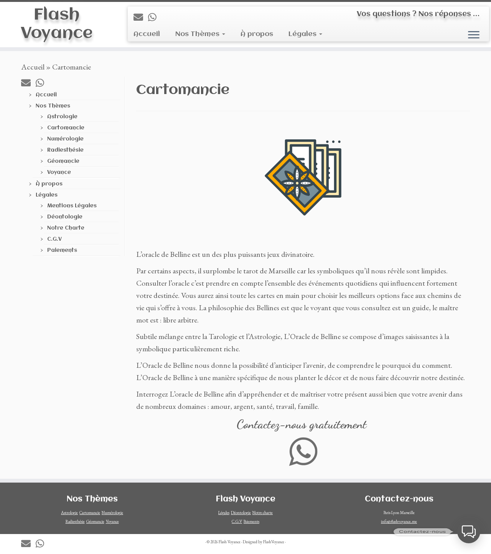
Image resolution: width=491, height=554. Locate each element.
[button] (468, 531)
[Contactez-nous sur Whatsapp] (154, 17)
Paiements (62, 250)
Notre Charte (65, 228)
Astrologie (62, 116)
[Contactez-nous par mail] (140, 17)
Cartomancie (65, 128)
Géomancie (63, 161)
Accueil (146, 34)
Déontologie (64, 217)
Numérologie (65, 139)
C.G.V (54, 239)
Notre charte (262, 512)
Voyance (59, 172)
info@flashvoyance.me (399, 521)
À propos (257, 34)
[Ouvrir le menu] (473, 35)
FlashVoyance (273, 541)
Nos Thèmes (198, 34)
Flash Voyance (56, 24)
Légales (303, 34)
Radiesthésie (65, 150)
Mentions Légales (72, 205)
